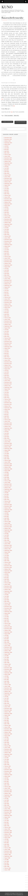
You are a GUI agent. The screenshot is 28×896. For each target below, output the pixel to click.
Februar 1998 (7, 684)
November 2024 (8, 139)
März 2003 (6, 581)
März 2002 (6, 601)
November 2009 (8, 445)
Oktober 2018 (7, 263)
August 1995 (7, 735)
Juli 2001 (6, 615)
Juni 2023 (6, 168)
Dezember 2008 (8, 463)
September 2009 (8, 448)
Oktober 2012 (7, 385)
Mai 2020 (6, 231)
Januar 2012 (7, 401)
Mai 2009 (6, 455)
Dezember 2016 (8, 300)
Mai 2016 (6, 312)
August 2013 (7, 368)
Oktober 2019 (7, 243)
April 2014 (6, 355)
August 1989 (7, 858)
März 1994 (6, 764)
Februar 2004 (7, 562)
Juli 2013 (6, 370)
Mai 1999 (6, 659)
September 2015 (8, 326)
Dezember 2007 (8, 484)
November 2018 (8, 261)
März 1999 (6, 662)
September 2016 (8, 305)
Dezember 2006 (8, 504)
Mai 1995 (6, 740)
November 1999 (8, 649)
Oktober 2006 (7, 508)
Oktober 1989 (7, 854)
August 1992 (7, 796)
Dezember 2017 (8, 280)
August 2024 (7, 144)
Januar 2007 (7, 502)
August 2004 (7, 552)
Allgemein (3, 15)
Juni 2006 (6, 514)
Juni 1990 (6, 841)
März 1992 (6, 805)
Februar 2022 (7, 195)
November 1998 (8, 669)
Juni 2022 (6, 188)
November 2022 (8, 180)
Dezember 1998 (8, 667)
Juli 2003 (6, 574)
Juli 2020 (6, 227)
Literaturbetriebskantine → (21, 122)
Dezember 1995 (8, 728)
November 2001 (8, 608)
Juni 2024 (6, 147)
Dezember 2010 (8, 423)
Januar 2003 (7, 584)
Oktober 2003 (7, 569)
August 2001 (7, 613)
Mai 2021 (6, 210)
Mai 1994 (6, 761)
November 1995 (8, 730)
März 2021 (6, 214)
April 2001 (6, 620)
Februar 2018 (7, 277)
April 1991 (6, 824)
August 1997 (7, 694)
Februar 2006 (7, 521)
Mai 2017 (6, 292)
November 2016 (8, 302)
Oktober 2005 (7, 528)
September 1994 (8, 754)
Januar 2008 (7, 482)
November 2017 (8, 282)
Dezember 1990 (8, 830)
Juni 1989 (6, 861)
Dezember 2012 (8, 382)
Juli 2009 (6, 451)
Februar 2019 (7, 256)
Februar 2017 (7, 297)
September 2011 (8, 407)
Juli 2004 (6, 553)
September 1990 (8, 835)
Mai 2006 (6, 516)
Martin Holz (5, 19)
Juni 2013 (6, 372)
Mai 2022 (6, 190)
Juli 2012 (6, 390)
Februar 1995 (7, 745)
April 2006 (6, 518)
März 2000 (6, 642)
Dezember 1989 (8, 851)
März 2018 (6, 275)
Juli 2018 (6, 268)
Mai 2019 (6, 251)
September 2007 (8, 489)
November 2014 (8, 343)
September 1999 (8, 652)
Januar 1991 (7, 829)
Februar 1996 (7, 725)
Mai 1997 (6, 700)
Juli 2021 (6, 207)
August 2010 (7, 429)
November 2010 (8, 424)
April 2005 (6, 538)
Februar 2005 (7, 542)
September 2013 (8, 367)
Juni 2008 (6, 474)
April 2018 (6, 273)
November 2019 (8, 241)
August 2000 (7, 633)
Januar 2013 (7, 380)
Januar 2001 (7, 625)
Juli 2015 (6, 329)
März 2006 (6, 519)
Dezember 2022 (8, 178)
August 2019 (7, 246)
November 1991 (8, 812)
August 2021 (7, 205)
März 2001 (6, 621)
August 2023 (7, 164)
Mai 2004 (6, 557)
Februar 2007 (7, 501)
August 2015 (7, 327)
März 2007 (6, 499)
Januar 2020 (7, 237)
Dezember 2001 (8, 606)
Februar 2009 (7, 460)
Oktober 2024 (7, 141)
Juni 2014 (6, 351)
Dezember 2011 (8, 402)
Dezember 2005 (8, 525)
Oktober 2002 (7, 589)
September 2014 (8, 346)
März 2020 (6, 234)
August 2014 (7, 348)
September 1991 (8, 815)
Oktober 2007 (7, 487)
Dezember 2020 (8, 219)
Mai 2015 (6, 333)
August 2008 (7, 470)
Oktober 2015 (7, 324)
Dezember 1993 (8, 769)
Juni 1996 (6, 718)
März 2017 (6, 295)
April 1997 (6, 701)
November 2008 (8, 465)
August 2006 (7, 511)
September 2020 (8, 224)
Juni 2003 (6, 576)
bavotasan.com (20, 894)
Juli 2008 (6, 472)
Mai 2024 (6, 149)
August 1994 (7, 756)
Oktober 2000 (7, 630)
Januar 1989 (7, 869)
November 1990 (8, 832)
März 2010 (6, 438)
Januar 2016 (7, 319)
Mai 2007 (6, 496)
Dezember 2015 (8, 321)
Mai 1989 (6, 863)
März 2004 (6, 560)
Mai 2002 (6, 598)
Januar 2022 (7, 197)
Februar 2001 (7, 623)
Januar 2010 (7, 441)
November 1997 (8, 689)
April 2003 (6, 579)
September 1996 (8, 713)
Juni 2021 (6, 209)
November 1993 (8, 771)
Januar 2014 (7, 360)
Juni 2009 (6, 453)
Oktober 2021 (7, 202)
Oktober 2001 (7, 610)
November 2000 (8, 628)
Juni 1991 (6, 820)
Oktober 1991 (7, 813)
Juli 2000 (6, 635)
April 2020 (6, 232)
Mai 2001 (6, 618)
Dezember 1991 (8, 810)
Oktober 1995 (7, 732)
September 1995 (8, 733)
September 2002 (8, 591)
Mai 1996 (6, 720)
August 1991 (7, 817)
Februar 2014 (7, 358)
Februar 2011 (7, 419)
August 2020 (7, 226)
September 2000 (8, 632)
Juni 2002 (6, 596)
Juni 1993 (6, 779)
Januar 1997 (7, 706)
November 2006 (8, 506)
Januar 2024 (7, 156)
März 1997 (6, 703)
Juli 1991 (6, 818)
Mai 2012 (6, 394)
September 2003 (8, 570)
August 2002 (7, 592)
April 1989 (6, 864)
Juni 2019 (6, 249)
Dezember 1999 (8, 647)
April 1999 (6, 660)
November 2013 (8, 363)
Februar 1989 (7, 868)
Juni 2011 (6, 412)
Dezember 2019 (8, 239)
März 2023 (6, 173)
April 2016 (6, 314)
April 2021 (6, 212)
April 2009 (6, 457)
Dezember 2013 (8, 361)
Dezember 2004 (8, 545)
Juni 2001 (6, 616)
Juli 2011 (6, 411)
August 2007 (7, 491)
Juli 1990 (6, 839)
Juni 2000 (6, 637)
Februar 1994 (7, 766)
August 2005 (7, 531)
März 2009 (6, 458)
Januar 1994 (7, 768)
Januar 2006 (7, 523)
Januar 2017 (7, 299)
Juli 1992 (6, 798)
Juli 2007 (6, 492)
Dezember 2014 (8, 341)
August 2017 (7, 287)
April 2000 (6, 640)
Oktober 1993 (7, 773)
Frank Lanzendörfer (9, 115)
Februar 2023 (7, 175)
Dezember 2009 (8, 443)
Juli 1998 (6, 676)
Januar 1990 (7, 849)
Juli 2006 (6, 513)
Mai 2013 (6, 373)
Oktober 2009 (7, 446)
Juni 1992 (6, 800)
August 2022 (7, 185)
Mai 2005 (6, 536)
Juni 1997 (6, 698)
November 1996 (8, 710)
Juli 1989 (6, 859)
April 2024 (6, 151)
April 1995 (6, 742)
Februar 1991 (7, 827)
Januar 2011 (7, 421)
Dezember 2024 (8, 137)
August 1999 (7, 654)
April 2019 (6, 253)
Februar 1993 (7, 786)
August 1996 (7, 715)
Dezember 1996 (8, 708)
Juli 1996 (6, 717)
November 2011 (8, 404)
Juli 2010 (6, 431)
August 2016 (7, 307)
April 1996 (6, 722)
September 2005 (8, 530)
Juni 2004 (6, 555)
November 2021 (8, 200)
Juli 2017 (6, 288)
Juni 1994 (6, 759)
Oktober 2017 (7, 283)
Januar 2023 (7, 176)
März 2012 (6, 397)
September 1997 (8, 693)
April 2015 (6, 334)
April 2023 (6, 171)
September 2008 (8, 469)
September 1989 (8, 856)
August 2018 (7, 266)
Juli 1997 (6, 696)
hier (2, 99)
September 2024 (8, 142)
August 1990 (7, 837)
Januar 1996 (7, 727)
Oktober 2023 (7, 161)
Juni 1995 (6, 739)
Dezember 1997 (8, 688)
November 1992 (8, 791)
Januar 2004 (7, 564)
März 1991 (6, 825)
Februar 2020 (7, 236)
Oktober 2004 (7, 548)
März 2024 (6, 152)
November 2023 (8, 159)
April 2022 (6, 192)
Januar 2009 (7, 462)
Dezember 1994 (8, 749)
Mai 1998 (6, 679)
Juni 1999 (6, 657)
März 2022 (6, 193)
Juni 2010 (6, 433)
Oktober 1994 (7, 752)
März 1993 (6, 784)
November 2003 (8, 567)
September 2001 (8, 611)
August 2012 (7, 389)
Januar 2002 (7, 604)
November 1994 (8, 750)
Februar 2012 (7, 399)
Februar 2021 (7, 215)
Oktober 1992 (7, 793)
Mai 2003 (6, 577)
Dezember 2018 (8, 260)
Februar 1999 (7, 664)
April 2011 (6, 416)
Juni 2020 (6, 229)
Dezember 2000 (8, 626)
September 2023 (8, 163)
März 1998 (6, 683)
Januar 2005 (7, 543)
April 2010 (6, 436)
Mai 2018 (6, 271)
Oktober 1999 (7, 650)
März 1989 (6, 866)
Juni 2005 (6, 535)
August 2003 (7, 572)
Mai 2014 (6, 353)
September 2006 (8, 509)
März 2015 (6, 336)
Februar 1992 (7, 807)
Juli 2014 (6, 350)
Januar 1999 (7, 666)
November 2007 (8, 485)
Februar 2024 (7, 154)
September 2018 (8, 265)
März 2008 (6, 479)
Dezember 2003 (8, 565)
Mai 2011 (6, 414)
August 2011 (7, 409)
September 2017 (8, 285)
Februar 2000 (7, 643)
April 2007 (6, 497)
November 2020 (8, 220)
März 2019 (6, 254)
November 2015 (8, 322)
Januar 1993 (7, 788)
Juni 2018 (6, 270)
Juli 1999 (6, 655)
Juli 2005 (6, 533)
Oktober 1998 (7, 671)
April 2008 (6, 477)
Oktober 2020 (7, 222)
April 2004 (6, 559)
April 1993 (6, 783)
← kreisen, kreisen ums (7, 121)
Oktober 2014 (7, 344)
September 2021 (8, 203)
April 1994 (6, 762)
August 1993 (7, 776)
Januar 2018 (7, 278)
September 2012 (8, 387)
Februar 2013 (7, 378)
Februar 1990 (7, 847)
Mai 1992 (6, 801)
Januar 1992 (7, 808)
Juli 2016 (6, 309)
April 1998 (6, 681)
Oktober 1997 (7, 691)
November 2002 (8, 587)
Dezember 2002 (8, 586)
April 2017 (6, 293)
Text (12, 111)
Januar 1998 (7, 686)
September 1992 (8, 795)
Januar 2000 (7, 645)
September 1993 (8, 774)
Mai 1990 (6, 842)
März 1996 (6, 723)
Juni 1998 (6, 677)
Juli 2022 (6, 186)
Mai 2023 (6, 169)
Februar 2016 (7, 317)
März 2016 (6, 316)
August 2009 (7, 450)
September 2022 (8, 183)
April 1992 (6, 803)
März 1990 (6, 846)
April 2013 (6, 375)
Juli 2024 (6, 146)
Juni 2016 (6, 311)
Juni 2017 (6, 290)
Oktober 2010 (7, 426)
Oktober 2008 (7, 467)
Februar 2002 (7, 603)
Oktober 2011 (7, 406)
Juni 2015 (6, 331)
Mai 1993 (6, 781)
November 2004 (8, 547)
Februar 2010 (7, 440)
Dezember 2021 (8, 198)
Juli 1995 (6, 737)
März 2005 (6, 540)
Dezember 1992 (8, 790)
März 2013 (6, 377)
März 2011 (6, 418)
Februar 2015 (7, 338)
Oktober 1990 (7, 834)
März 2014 (6, 356)
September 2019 (8, 244)
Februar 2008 (7, 480)
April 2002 (6, 599)
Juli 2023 (6, 166)
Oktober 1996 (7, 711)
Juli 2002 (6, 594)
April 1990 (6, 844)
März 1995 (6, 744)
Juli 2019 (6, 248)
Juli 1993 (6, 778)
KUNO (7, 7)
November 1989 (8, 852)
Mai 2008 (6, 475)
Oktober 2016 (7, 304)
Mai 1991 (6, 822)
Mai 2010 (6, 434)
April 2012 (6, 395)
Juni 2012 (6, 392)
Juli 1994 (6, 757)
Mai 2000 (6, 638)
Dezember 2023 (8, 158)
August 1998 (7, 674)
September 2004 (8, 550)
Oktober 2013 (7, 365)
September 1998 (8, 672)
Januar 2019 (7, 258)
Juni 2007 (6, 494)
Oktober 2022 (7, 181)
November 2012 (8, 384)
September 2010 (8, 428)
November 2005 (8, 526)
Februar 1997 (7, 705)
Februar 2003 (7, 582)
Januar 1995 (7, 747)
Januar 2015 (7, 339)
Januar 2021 (7, 217)
